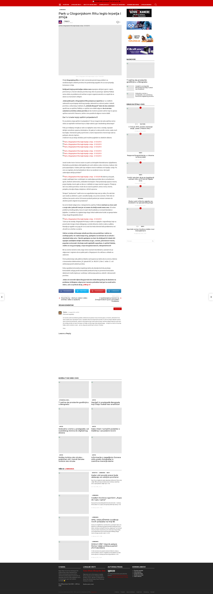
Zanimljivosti (104, 4)
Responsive (94, 592)
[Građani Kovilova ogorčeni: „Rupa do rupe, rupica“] (74, 504)
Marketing (146, 592)
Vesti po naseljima (90, 4)
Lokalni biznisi (146, 4)
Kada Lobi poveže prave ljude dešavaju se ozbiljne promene (104, 476)
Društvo (95, 472)
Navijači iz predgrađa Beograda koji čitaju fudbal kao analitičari (105, 403)
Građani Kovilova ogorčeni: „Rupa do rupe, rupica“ (106, 499)
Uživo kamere (137, 572)
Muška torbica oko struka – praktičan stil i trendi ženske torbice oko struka (71, 459)
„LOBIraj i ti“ (86, 285)
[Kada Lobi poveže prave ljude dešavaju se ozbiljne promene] (74, 482)
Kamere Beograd (133, 4)
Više (108, 483)
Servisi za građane (118, 4)
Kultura (142, 124)
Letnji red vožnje (138, 573)
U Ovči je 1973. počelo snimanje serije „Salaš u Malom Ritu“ (140, 127)
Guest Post (139, 592)
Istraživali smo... (64, 400)
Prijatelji (123, 592)
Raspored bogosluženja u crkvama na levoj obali (140, 156)
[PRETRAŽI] (156, 4)
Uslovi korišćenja (131, 592)
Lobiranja (69, 469)
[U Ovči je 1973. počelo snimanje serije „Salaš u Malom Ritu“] (140, 115)
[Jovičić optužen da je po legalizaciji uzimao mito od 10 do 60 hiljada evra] (140, 168)
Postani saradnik (138, 570)
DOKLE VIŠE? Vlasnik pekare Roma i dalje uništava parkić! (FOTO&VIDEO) (104, 546)
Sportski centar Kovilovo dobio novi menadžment (140, 230)
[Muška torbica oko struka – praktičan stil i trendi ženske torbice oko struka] (74, 444)
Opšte (94, 400)
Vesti (108, 472)
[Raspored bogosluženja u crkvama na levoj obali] (140, 142)
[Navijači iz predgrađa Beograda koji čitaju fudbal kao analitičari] (106, 389)
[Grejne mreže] (140, 41)
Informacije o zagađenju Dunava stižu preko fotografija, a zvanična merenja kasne (106, 459)
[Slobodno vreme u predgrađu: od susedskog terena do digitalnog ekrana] (74, 416)
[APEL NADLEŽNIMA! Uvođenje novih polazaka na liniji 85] (74, 526)
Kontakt (152, 592)
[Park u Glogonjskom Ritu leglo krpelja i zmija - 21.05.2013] (82, 142)
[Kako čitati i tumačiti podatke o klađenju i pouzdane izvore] (106, 416)
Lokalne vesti (76, 4)
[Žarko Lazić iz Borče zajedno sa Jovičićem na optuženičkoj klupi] (140, 192)
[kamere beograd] (139, 16)
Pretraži (152, 241)
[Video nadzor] (139, 29)
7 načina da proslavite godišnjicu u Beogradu (74, 403)
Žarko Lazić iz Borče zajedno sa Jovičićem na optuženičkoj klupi (140, 202)
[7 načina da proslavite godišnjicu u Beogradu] (74, 389)
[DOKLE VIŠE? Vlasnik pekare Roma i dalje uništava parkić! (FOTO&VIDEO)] (74, 550)
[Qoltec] (140, 54)
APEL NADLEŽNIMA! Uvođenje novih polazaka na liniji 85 (104, 521)
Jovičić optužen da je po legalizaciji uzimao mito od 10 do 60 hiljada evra (140, 179)
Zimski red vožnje (138, 575)
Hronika (140, 198)
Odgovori (117, 308)
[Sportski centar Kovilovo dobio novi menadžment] (140, 217)
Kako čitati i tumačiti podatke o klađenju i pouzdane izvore (105, 430)
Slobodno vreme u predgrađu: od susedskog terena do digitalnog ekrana (74, 431)
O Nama (117, 592)
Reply (64, 328)
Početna (66, 4)
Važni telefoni (137, 576)
